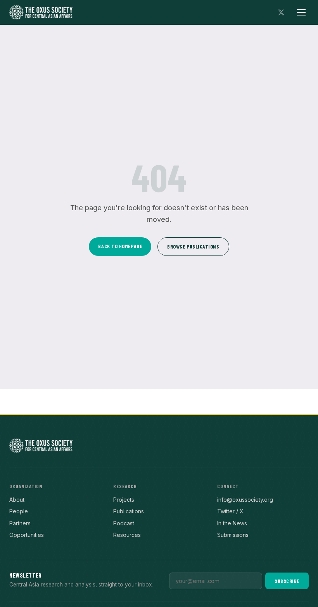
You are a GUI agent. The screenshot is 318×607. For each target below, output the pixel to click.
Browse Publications (193, 246)
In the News (232, 523)
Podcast (123, 523)
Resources (127, 535)
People (18, 511)
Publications (128, 511)
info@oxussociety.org (245, 499)
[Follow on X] (281, 12)
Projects (123, 499)
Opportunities (26, 535)
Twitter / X (230, 511)
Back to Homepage (120, 246)
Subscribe (287, 581)
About (16, 499)
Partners (20, 523)
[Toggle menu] (301, 12)
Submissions (233, 535)
